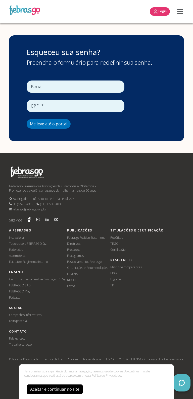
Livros (71, 286)
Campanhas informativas (25, 315)
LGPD (110, 359)
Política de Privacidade (23, 359)
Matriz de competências (126, 267)
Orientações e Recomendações (87, 268)
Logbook (115, 279)
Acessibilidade (92, 359)
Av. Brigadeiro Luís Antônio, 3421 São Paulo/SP (43, 199)
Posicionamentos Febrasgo (84, 262)
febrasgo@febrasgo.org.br (29, 209)
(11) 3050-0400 (50, 204)
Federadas (16, 250)
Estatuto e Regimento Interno (28, 262)
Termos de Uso (53, 359)
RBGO (71, 280)
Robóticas (116, 237)
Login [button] (162, 11)
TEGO (114, 244)
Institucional (17, 237)
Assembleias (17, 256)
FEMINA (72, 274)
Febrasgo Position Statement (86, 237)
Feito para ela (18, 321)
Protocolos (73, 250)
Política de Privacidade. (107, 375)
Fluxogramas (75, 256)
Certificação (117, 250)
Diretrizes (73, 244)
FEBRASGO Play (19, 291)
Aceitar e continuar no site (54, 389)
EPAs (113, 273)
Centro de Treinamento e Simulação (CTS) (37, 279)
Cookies (73, 359)
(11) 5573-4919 (22, 204)
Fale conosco (17, 338)
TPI (112, 285)
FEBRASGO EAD (20, 285)
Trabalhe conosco (20, 344)
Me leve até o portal (48, 124)
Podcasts (14, 297)
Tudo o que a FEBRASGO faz (27, 244)
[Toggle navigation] (179, 11)
